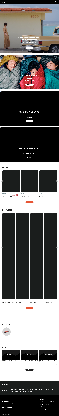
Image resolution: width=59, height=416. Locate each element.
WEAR (36, 389)
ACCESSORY (41, 389)
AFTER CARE (21, 387)
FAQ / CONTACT (14, 387)
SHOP (27, 387)
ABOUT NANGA (5, 384)
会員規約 (41, 403)
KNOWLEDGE (19, 384)
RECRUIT (42, 387)
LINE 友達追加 (7, 407)
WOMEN (16, 391)
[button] (2, 181)
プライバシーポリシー (53, 403)
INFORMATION (5, 387)
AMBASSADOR (27, 384)
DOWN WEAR (21, 389)
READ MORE (29, 48)
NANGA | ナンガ (3, 2)
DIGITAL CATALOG (34, 387)
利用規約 (41, 401)
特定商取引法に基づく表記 (44, 404)
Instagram (9, 398)
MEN (12, 391)
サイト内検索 (42, 399)
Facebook (3, 398)
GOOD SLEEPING (29, 389)
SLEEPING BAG (14, 389)
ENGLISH (44, 409)
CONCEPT (13, 384)
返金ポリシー (42, 406)
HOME (24, 391)
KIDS (20, 391)
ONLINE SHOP (5, 390)
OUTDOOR (30, 391)
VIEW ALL (29, 202)
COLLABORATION (49, 389)
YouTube (12, 398)
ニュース (51, 399)
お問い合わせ (52, 401)
